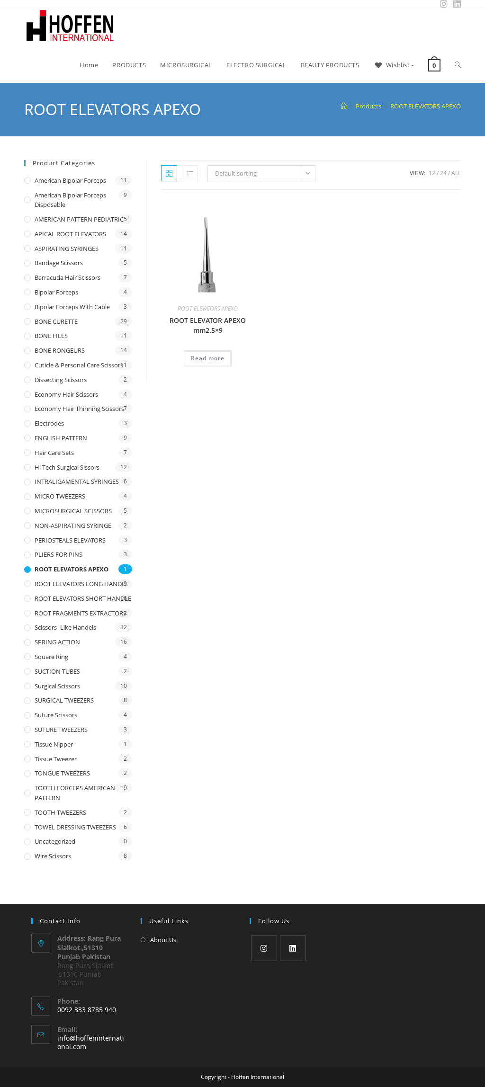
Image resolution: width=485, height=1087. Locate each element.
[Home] (344, 106)
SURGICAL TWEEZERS (64, 700)
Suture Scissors (56, 715)
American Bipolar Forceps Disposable (70, 200)
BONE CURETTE (56, 321)
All (456, 173)
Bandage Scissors (59, 262)
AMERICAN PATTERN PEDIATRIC (79, 219)
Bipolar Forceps (56, 292)
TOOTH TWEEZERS (60, 812)
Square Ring (51, 656)
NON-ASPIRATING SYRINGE (73, 525)
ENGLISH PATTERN (61, 438)
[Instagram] (264, 948)
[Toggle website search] (458, 64)
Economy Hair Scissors (66, 394)
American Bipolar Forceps (70, 180)
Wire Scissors (53, 856)
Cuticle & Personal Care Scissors (79, 365)
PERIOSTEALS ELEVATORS (70, 540)
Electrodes (49, 423)
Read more (208, 358)
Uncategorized (55, 841)
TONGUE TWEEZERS (62, 773)
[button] (225, 210)
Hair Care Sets (54, 452)
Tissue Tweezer (56, 759)
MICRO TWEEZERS (60, 496)
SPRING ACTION (57, 642)
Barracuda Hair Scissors (67, 277)
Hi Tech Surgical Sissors (67, 467)
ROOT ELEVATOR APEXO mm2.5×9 (208, 325)
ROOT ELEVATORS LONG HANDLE (81, 583)
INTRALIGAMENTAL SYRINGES (77, 481)
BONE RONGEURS (60, 350)
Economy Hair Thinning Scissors (79, 408)
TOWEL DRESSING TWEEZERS (75, 827)
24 (443, 173)
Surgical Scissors (57, 686)
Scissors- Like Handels (65, 627)
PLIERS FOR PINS (58, 554)
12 (432, 173)
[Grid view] (169, 173)
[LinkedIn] (293, 948)
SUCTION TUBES (57, 671)
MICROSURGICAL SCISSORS (73, 511)
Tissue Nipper (54, 744)
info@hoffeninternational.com (90, 1042)
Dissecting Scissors (61, 379)
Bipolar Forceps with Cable (72, 307)
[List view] (190, 173)
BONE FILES (51, 335)
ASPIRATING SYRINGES (67, 248)
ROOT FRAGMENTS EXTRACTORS (80, 613)
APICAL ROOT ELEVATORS (70, 234)
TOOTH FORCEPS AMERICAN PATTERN (75, 793)
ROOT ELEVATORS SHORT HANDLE (83, 598)
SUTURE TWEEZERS (61, 729)
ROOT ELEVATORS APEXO (425, 106)
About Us (163, 940)
